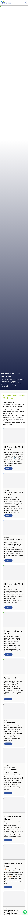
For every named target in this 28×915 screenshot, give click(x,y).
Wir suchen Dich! (11, 678)
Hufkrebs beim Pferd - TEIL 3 (13, 448)
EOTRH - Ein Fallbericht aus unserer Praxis (10, 769)
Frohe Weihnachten (13, 539)
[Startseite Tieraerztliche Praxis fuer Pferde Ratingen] (6, 2)
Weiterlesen (8, 468)
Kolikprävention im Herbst (12, 817)
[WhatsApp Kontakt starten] (25, 912)
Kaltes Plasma (10, 722)
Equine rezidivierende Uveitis (14, 632)
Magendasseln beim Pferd (13, 864)
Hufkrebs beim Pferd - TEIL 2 (13, 493)
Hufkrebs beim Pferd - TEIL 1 (13, 585)
